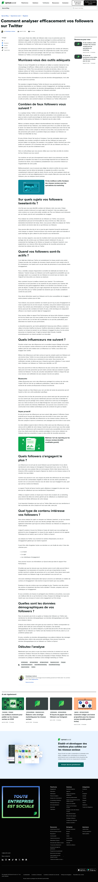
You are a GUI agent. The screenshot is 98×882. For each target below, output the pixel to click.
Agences (68, 791)
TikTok (84, 802)
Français (63, 662)
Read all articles (30, 682)
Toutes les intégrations (87, 807)
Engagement (53, 789)
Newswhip (52, 807)
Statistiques (53, 793)
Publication (52, 791)
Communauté (53, 836)
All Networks (24, 662)
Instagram (84, 793)
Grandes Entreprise (70, 789)
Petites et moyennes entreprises (70, 794)
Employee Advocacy (54, 802)
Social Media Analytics (26, 664)
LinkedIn (84, 795)
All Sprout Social (44, 662)
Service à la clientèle (70, 803)
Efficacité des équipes (71, 815)
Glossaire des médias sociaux (57, 842)
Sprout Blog (5, 8)
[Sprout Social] (9, 3)
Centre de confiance (70, 845)
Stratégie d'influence (70, 818)
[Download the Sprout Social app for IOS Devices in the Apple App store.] (81, 870)
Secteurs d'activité (70, 822)
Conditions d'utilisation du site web (51, 874)
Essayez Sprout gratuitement (70, 764)
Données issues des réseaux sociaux (72, 810)
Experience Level (16, 15)
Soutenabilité (69, 840)
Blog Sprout (53, 833)
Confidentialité (26, 874)
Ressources (55, 3)
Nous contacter (6, 856)
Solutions (35, 3)
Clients (67, 836)
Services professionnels (71, 797)
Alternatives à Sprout (54, 840)
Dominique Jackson (10, 31)
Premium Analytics (54, 795)
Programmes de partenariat (56, 851)
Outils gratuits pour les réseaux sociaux (55, 856)
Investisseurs (69, 838)
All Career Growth (84, 712)
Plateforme (24, 3)
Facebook (4, 712)
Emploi (67, 833)
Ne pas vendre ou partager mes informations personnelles (36, 878)
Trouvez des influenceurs (55, 845)
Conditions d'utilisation (36, 874)
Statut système (85, 833)
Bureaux (68, 831)
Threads (84, 798)
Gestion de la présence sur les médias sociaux (73, 800)
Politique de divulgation (66, 874)
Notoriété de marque (70, 813)
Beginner (25, 15)
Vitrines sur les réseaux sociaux (71, 806)
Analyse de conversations (56, 798)
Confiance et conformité (71, 820)
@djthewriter (35, 679)
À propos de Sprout (70, 829)
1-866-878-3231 (6, 853)
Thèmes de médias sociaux (56, 859)
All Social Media (34, 662)
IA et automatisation (54, 804)
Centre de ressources (55, 838)
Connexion (65, 3)
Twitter (33, 667)
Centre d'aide (85, 829)
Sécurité (68, 842)
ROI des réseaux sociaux (55, 831)
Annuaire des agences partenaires (55, 848)
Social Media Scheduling (41, 664)
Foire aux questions (86, 831)
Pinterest (84, 800)
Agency (76, 712)
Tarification (46, 3)
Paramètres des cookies (78, 874)
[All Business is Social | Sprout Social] (21, 802)
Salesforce (84, 804)
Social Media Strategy (54, 664)
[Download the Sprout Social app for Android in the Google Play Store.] (91, 870)
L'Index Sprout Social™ (55, 829)
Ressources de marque (55, 853)
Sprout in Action (25, 667)
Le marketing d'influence (55, 800)
